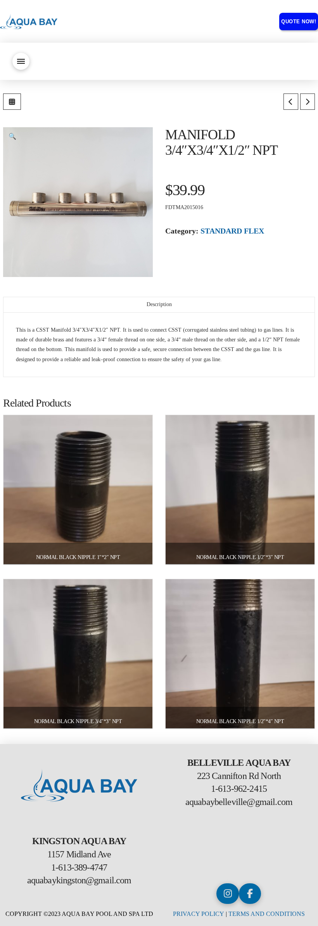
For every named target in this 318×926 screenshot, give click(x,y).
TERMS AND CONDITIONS (266, 913)
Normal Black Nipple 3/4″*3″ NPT (78, 721)
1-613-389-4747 (79, 867)
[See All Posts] (12, 101)
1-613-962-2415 (239, 789)
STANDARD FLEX (232, 231)
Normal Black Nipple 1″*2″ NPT (78, 557)
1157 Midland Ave (79, 854)
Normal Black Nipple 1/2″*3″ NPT (240, 557)
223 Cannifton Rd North (239, 776)
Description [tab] (159, 304)
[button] (20, 61)
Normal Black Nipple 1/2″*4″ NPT (240, 721)
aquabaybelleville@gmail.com (238, 802)
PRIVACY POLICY (198, 913)
